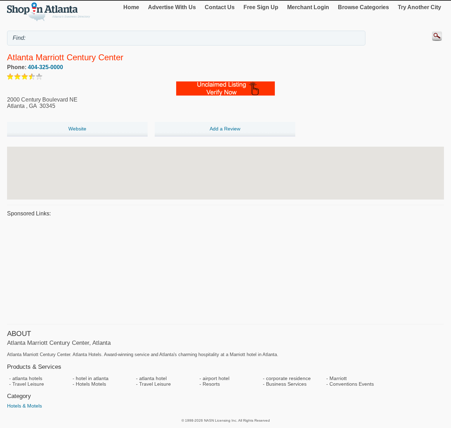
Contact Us (220, 7)
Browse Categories (363, 7)
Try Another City (419, 7)
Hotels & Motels (24, 406)
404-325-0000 (45, 67)
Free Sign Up (260, 7)
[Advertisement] (218, 269)
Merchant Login (308, 7)
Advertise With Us (172, 7)
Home (131, 7)
